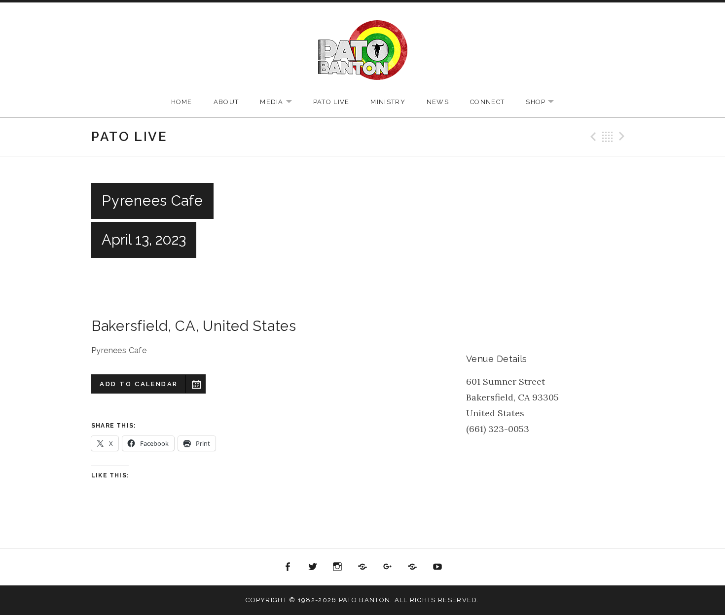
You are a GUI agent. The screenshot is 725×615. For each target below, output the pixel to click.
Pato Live (331, 102)
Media (281, 102)
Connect (487, 102)
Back (608, 136)
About (226, 102)
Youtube (437, 567)
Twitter (313, 567)
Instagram (338, 567)
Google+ (388, 567)
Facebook (288, 567)
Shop (545, 102)
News (438, 102)
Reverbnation (412, 567)
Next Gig (623, 136)
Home (181, 102)
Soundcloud (362, 567)
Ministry (387, 102)
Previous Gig (592, 136)
